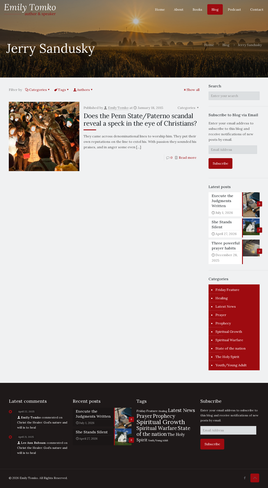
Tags (62, 90)
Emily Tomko (118, 108)
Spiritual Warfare (229, 340)
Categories (38, 90)
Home (209, 45)
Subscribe (220, 163)
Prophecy (223, 323)
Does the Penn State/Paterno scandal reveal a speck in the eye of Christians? (140, 119)
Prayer (220, 315)
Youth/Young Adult (231, 365)
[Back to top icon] (254, 478)
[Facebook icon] (244, 478)
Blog (225, 45)
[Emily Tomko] (30, 9)
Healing (221, 298)
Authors (83, 90)
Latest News (225, 306)
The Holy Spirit (227, 357)
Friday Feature (227, 290)
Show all (193, 90)
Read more (187, 157)
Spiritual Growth (228, 331)
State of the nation (230, 348)
